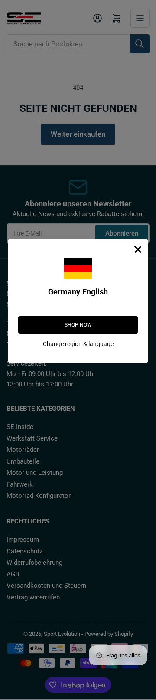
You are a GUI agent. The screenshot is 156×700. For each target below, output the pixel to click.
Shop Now (78, 325)
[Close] (137, 249)
